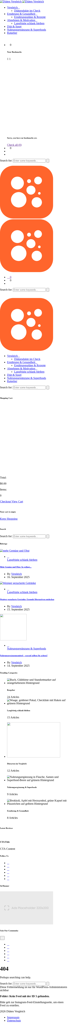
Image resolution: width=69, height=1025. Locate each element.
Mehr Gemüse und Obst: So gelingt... (15, 567)
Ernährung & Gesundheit (21, 13)
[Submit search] (47, 161)
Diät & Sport (14, 26)
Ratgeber (12, 32)
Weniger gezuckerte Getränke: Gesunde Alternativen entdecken (27, 599)
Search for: (6, 160)
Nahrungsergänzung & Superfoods (26, 29)
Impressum (13, 1017)
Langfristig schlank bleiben (29, 23)
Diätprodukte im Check (27, 10)
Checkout (6, 501)
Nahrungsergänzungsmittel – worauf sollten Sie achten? (24, 655)
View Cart (17, 501)
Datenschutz (14, 1020)
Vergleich (12, 7)
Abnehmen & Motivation (21, 20)
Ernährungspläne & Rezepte (30, 16)
